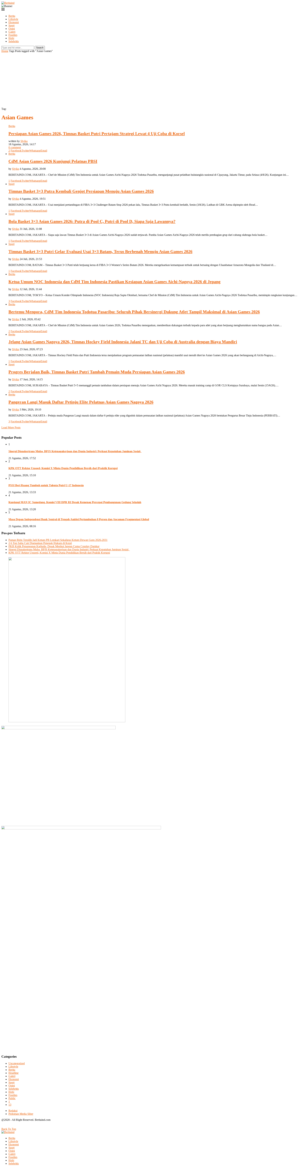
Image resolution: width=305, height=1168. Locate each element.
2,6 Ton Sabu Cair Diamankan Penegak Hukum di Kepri (40, 543)
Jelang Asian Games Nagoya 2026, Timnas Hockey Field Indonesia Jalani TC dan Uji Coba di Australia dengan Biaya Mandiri (122, 341)
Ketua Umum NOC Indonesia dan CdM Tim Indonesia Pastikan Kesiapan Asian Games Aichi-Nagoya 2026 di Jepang (114, 281)
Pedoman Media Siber (20, 1113)
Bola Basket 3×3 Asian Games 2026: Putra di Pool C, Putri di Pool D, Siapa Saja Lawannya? (91, 221)
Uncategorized (16, 1063)
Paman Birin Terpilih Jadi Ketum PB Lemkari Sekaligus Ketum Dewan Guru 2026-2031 (57, 539)
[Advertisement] (152, 79)
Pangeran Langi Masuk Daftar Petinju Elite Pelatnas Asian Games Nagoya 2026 (80, 402)
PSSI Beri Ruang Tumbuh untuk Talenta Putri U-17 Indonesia (46, 485)
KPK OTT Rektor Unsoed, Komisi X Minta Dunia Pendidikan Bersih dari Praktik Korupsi (63, 468)
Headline (13, 1072)
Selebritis (13, 41)
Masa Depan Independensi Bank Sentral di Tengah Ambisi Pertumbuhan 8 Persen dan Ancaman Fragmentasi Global (78, 519)
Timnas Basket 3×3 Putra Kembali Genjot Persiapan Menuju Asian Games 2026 (81, 191)
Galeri (11, 31)
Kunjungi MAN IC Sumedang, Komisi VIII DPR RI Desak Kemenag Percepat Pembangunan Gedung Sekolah (74, 502)
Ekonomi (13, 22)
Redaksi (12, 1110)
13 (9, 1104)
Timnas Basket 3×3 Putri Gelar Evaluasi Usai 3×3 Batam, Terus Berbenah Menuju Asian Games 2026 (100, 251)
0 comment (14, 147)
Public (12, 1098)
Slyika (24, 141)
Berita (11, 15)
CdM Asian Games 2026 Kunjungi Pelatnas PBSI (52, 161)
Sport (11, 25)
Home (4, 51)
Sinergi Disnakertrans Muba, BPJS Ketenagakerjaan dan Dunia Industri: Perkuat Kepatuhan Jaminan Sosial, (75, 451)
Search (39, 47)
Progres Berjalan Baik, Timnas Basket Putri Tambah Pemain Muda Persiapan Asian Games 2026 (96, 372)
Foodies (12, 34)
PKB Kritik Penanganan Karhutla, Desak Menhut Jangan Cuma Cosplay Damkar (53, 546)
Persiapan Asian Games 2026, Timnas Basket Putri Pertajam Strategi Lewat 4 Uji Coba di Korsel (96, 133)
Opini (11, 28)
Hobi (11, 38)
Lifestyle (13, 19)
